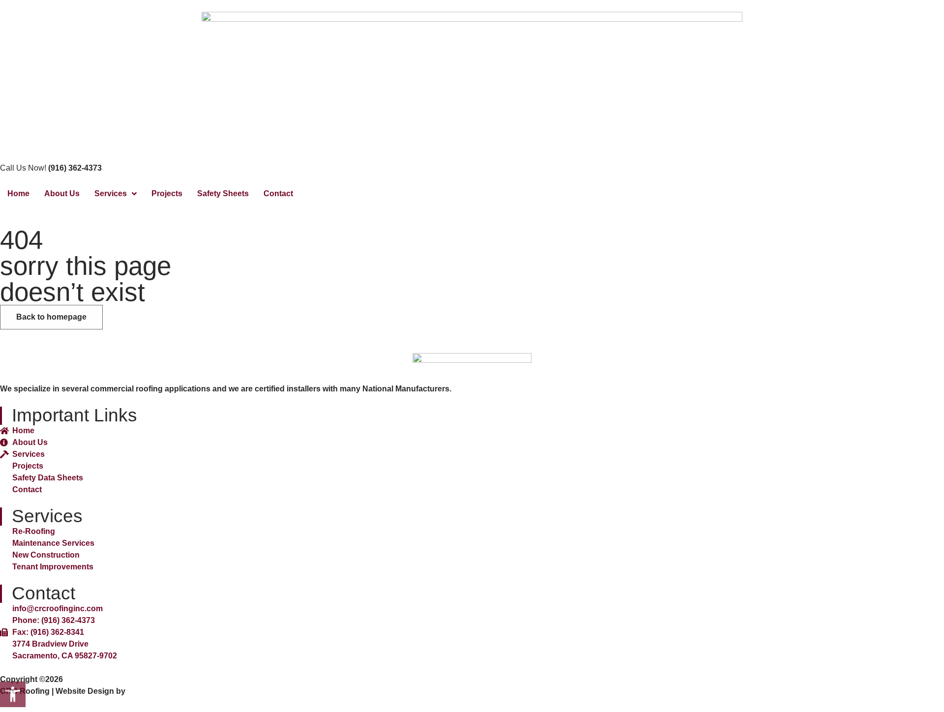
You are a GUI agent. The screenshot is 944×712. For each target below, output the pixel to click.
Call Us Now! (51, 168)
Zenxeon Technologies (170, 691)
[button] (13, 694)
